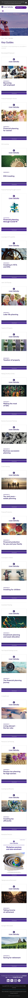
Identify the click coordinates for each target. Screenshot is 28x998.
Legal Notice (4, 989)
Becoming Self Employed (7, 53)
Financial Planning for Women (9, 98)
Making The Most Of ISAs (8, 373)
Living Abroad (5, 696)
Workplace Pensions (6, 834)
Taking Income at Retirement (8, 880)
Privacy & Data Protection (20, 989)
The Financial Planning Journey (9, 650)
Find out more (18, 3)
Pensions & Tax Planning (7, 741)
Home (2, 38)
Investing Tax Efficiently (7, 789)
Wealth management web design (14, 995)
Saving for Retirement (7, 925)
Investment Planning (6, 605)
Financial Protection (6, 512)
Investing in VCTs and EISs (8, 237)
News (6, 38)
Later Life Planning (6, 282)
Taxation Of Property (6, 328)
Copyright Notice (11, 989)
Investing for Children (7, 557)
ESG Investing (5, 144)
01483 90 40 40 (17, 977)
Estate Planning (5, 466)
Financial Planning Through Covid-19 (11, 189)
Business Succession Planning (9, 421)
